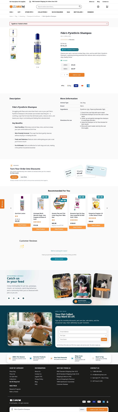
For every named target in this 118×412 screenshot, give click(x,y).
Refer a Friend (14, 392)
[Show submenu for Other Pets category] (33, 12)
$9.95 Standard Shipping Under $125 (68, 374)
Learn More (24, 177)
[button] (11, 208)
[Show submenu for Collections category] (47, 12)
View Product (22, 225)
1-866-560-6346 (97, 371)
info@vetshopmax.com (100, 375)
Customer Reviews (62, 384)
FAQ (36, 384)
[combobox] (82, 335)
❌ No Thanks (111, 222)
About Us (37, 371)
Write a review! (59, 259)
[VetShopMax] (16, 400)
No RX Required (15, 382)
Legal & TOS (38, 376)
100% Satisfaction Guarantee (65, 382)
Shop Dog (13, 371)
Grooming (22, 16)
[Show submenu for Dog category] (13, 12)
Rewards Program (15, 389)
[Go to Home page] (17, 6)
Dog (16, 16)
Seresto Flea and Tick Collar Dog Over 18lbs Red (59, 215)
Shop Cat (12, 374)
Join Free (14, 177)
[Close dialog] (115, 184)
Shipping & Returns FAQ (64, 376)
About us (91, 1)
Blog (98, 1)
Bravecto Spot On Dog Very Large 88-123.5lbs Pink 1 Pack (77, 215)
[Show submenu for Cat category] (20, 12)
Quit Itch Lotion (20, 213)
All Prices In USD (98, 381)
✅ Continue (98, 222)
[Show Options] (105, 335)
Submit (104, 339)
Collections (13, 379)
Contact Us (38, 374)
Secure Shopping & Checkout (65, 379)
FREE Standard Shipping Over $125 (67, 371)
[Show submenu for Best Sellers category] (83, 12)
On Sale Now (13, 376)
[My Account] (99, 6)
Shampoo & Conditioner (33, 16)
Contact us (105, 1)
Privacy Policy (39, 379)
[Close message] (107, 23)
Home (11, 16)
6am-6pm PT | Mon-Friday (100, 378)
